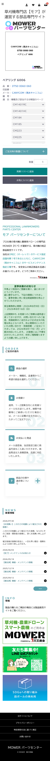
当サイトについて (25, 716)
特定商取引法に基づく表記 (25, 730)
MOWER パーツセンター (25, 747)
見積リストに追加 (25, 171)
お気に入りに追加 (25, 180)
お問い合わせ (25, 737)
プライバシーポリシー (25, 723)
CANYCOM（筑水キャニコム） (27, 93)
